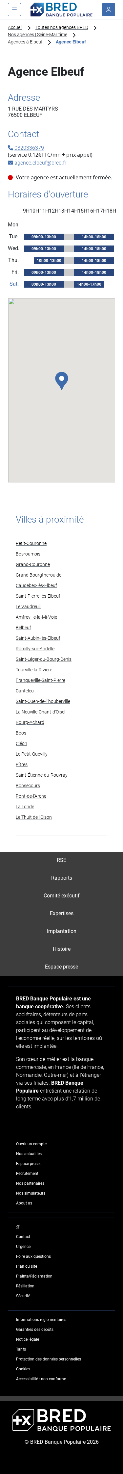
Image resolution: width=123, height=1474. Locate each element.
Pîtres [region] (22, 764)
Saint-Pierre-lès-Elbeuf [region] (38, 596)
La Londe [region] (25, 806)
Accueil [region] (15, 27)
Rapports (61, 878)
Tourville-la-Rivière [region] (34, 669)
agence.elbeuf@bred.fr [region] (40, 163)
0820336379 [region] (29, 148)
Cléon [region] (21, 743)
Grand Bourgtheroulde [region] (38, 575)
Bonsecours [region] (28, 785)
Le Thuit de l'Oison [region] (34, 817)
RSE (61, 860)
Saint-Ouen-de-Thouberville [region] (43, 701)
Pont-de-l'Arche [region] (31, 796)
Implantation (61, 931)
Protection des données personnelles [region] (48, 1359)
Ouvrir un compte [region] (31, 1144)
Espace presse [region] (28, 1163)
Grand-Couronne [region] (33, 564)
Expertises (61, 913)
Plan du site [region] (26, 1266)
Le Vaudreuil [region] (28, 606)
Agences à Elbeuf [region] (25, 41)
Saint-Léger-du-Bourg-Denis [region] (44, 659)
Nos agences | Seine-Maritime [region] (37, 34)
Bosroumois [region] (28, 553)
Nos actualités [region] (29, 1153)
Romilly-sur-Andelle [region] (35, 648)
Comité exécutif (62, 895)
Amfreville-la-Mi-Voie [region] (36, 617)
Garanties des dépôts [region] (34, 1329)
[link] (61, 543)
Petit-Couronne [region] (31, 543)
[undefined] (108, 9)
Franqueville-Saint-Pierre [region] (40, 680)
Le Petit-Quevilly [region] (32, 754)
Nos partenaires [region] (30, 1183)
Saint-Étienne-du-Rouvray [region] (42, 775)
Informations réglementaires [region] (41, 1319)
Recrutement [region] (27, 1173)
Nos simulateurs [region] (30, 1193)
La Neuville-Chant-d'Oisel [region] (40, 711)
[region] (18, 1227)
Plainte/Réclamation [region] (34, 1276)
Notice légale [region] (27, 1339)
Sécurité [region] (23, 1296)
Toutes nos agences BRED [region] (61, 27)
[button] (61, 381)
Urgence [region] (23, 1246)
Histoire (62, 949)
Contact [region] (23, 1236)
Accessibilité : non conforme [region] (41, 1379)
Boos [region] (21, 733)
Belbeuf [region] (23, 627)
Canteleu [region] (25, 690)
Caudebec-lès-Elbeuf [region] (36, 585)
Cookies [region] (23, 1369)
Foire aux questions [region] (33, 1256)
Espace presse (61, 967)
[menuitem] (61, 860)
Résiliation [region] (25, 1286)
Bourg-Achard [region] (30, 722)
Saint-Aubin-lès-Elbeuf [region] (38, 638)
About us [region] (24, 1203)
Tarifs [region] (21, 1349)
